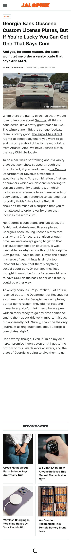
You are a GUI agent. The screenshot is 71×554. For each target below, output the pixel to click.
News (7, 16)
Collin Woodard (14, 67)
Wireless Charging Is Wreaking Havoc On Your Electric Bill (16, 523)
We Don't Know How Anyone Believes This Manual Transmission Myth (52, 473)
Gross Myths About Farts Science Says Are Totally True (15, 471)
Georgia (40, 120)
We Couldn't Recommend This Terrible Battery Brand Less (53, 526)
